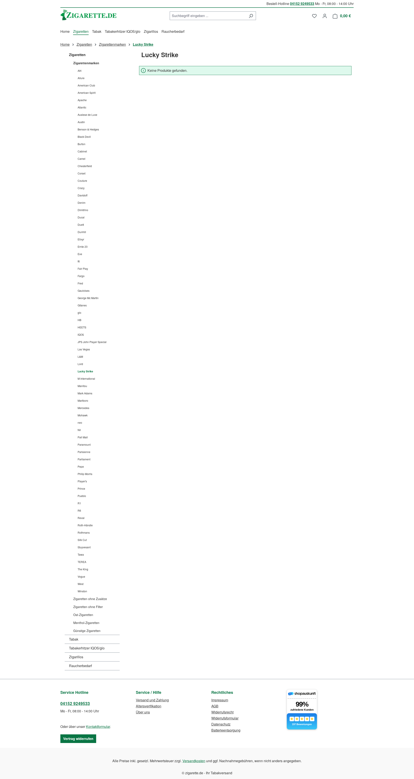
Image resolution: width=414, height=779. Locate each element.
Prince (81, 488)
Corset (81, 173)
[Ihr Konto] (325, 15)
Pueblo (82, 496)
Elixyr (81, 239)
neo (80, 422)
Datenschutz (221, 724)
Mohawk (83, 415)
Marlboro (83, 400)
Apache (82, 100)
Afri (80, 70)
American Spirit (87, 92)
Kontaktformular (98, 726)
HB (79, 320)
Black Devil (84, 136)
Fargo (81, 276)
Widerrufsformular (224, 718)
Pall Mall (83, 437)
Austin (81, 122)
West (80, 584)
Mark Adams (85, 393)
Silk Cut (82, 540)
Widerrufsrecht (222, 712)
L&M (80, 356)
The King (83, 569)
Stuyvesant (84, 547)
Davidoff (82, 195)
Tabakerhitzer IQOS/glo (87, 648)
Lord (80, 364)
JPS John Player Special (92, 342)
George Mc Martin (88, 298)
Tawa (81, 554)
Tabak (73, 639)
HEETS (82, 327)
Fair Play (83, 268)
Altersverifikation (148, 706)
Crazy (81, 188)
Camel (81, 158)
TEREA (82, 562)
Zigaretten (77, 54)
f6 (79, 261)
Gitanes (82, 305)
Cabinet (82, 151)
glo (79, 312)
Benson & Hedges (88, 129)
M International (86, 378)
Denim (81, 202)
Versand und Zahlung (152, 699)
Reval (81, 518)
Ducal (81, 217)
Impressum (219, 699)
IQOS (81, 334)
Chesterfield (85, 166)
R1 (79, 503)
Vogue (81, 576)
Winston (82, 591)
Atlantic (82, 107)
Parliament (84, 459)
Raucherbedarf (80, 665)
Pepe (81, 466)
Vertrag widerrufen (78, 738)
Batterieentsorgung (225, 730)
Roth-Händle (85, 525)
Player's (82, 481)
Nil (79, 430)
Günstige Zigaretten (86, 631)
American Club (86, 85)
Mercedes (83, 408)
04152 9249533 (302, 3)
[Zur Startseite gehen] (88, 14)
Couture (82, 180)
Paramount (84, 444)
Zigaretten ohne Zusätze (90, 599)
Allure (81, 78)
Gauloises (83, 290)
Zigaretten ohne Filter (88, 607)
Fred (80, 283)
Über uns (143, 712)
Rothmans (84, 532)
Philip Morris (85, 474)
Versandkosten (193, 760)
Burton (81, 144)
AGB (214, 706)
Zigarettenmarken (86, 63)
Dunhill (82, 232)
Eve (80, 254)
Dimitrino (83, 210)
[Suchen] (251, 15)
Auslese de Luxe (87, 114)
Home (65, 44)
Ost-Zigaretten (83, 615)
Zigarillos (76, 656)
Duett (81, 224)
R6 (79, 510)
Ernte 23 (83, 246)
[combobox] (208, 15)
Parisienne (84, 452)
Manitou (82, 386)
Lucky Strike (85, 371)
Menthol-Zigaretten (86, 623)
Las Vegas (84, 349)
